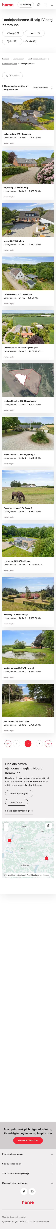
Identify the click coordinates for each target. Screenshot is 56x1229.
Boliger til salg (18, 59)
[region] (28, 849)
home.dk (5, 59)
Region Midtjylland (9, 64)
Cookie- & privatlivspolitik (14, 1217)
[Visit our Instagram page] (32, 1191)
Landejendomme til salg (37, 59)
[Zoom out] (6, 829)
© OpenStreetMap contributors (37, 875)
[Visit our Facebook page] (23, 1191)
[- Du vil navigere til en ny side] (7, 743)
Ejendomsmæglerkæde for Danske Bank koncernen (25, 1222)
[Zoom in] (6, 825)
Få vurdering (25, 5)
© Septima (21, 875)
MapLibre (11, 875)
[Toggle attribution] (5, 875)
